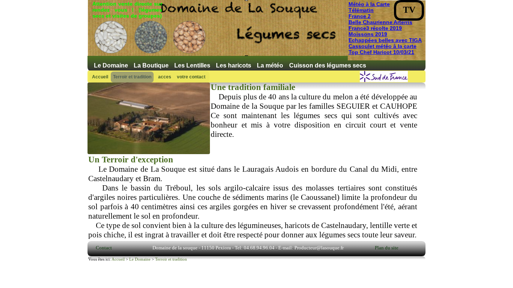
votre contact (191, 77)
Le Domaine (111, 65)
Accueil (100, 77)
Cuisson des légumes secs (327, 65)
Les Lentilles (192, 65)
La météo (270, 65)
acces (164, 77)
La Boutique (151, 65)
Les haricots (233, 65)
